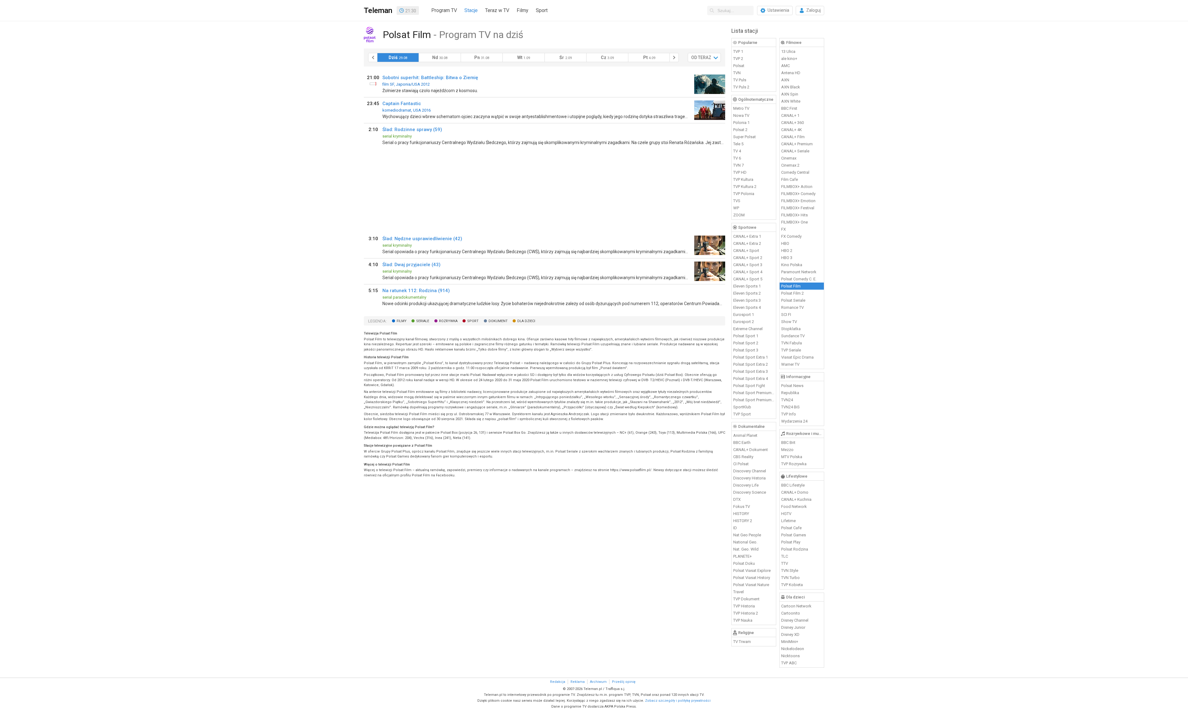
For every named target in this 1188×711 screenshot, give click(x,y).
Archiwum (598, 682)
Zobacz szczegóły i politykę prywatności (678, 701)
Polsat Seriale (793, 300)
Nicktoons (790, 656)
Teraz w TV (497, 10)
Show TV (789, 321)
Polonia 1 (741, 122)
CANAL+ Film (793, 136)
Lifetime (788, 520)
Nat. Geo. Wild (746, 549)
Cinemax (788, 158)
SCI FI (786, 314)
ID (735, 528)
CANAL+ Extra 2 (747, 243)
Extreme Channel (748, 328)
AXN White (790, 101)
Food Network (794, 506)
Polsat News (792, 385)
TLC (784, 556)
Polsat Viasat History (751, 577)
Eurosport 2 (743, 321)
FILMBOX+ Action (796, 186)
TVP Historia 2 (745, 613)
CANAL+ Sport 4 (747, 272)
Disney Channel (794, 620)
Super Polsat (744, 136)
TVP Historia (744, 606)
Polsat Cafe (791, 528)
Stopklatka (791, 328)
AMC (785, 65)
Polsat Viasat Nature (751, 584)
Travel (738, 592)
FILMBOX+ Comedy (798, 193)
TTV (784, 563)
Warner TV (790, 364)
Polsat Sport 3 (745, 350)
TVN (737, 72)
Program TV (444, 10)
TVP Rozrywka (794, 464)
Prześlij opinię (623, 682)
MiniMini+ (789, 641)
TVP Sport (742, 414)
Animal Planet (745, 435)
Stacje (471, 10)
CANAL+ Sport (746, 250)
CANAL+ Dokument (750, 449)
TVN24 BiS (790, 407)
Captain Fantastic (401, 103)
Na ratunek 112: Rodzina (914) (416, 290)
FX (783, 229)
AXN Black (790, 87)
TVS (736, 200)
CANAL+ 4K (791, 129)
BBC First (789, 108)
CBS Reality (743, 456)
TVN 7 (738, 165)
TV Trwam (742, 641)
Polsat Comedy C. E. (798, 279)
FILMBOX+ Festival (797, 208)
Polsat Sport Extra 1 (750, 357)
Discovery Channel (749, 471)
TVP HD (740, 172)
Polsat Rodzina (794, 549)
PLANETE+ (742, 556)
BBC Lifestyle (793, 485)
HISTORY (741, 513)
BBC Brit (788, 442)
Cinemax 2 (790, 165)
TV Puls (739, 80)
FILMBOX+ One (794, 222)
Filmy (522, 10)
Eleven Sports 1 (747, 286)
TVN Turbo (790, 577)
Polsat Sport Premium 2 (754, 400)
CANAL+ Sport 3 (747, 264)
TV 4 (737, 151)
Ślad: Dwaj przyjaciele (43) (411, 264)
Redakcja (557, 682)
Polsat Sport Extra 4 (750, 378)
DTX (737, 499)
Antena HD (790, 72)
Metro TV (741, 108)
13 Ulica (788, 51)
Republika (790, 392)
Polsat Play (790, 542)
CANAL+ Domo (794, 492)
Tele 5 (738, 144)
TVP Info (788, 414)
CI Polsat (741, 464)
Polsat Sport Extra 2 (750, 364)
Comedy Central (795, 172)
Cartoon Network (796, 606)
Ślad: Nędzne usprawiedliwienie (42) (422, 238)
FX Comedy (791, 236)
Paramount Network (798, 272)
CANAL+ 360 (792, 122)
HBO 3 (786, 257)
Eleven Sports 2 (747, 293)
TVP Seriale (791, 350)
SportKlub (742, 407)
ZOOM (739, 215)
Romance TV (792, 307)
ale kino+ (789, 58)
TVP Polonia (743, 193)
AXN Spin (789, 94)
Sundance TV (793, 336)
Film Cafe (789, 179)
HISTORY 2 (742, 520)
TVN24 (787, 400)
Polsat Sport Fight (749, 385)
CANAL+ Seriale (795, 151)
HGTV (786, 513)
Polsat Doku (744, 563)
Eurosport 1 (743, 314)
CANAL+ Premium (797, 144)
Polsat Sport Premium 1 (754, 392)
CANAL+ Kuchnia (796, 499)
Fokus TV (741, 506)
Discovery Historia (749, 478)
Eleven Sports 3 (747, 300)
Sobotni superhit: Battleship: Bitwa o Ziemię (430, 77)
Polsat (738, 65)
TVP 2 (738, 58)
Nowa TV (741, 115)
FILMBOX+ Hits (794, 215)
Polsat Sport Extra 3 (750, 371)
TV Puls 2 (741, 87)
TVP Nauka (742, 620)
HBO (785, 243)
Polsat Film (791, 286)
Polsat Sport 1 (745, 336)
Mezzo (787, 449)
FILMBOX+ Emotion (798, 200)
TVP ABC (789, 663)
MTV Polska (791, 456)
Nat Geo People (747, 535)
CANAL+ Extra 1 (747, 236)
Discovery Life (746, 485)
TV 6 (737, 158)
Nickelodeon (792, 648)
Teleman (378, 10)
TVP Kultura (743, 179)
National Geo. (745, 542)
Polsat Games (793, 535)
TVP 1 (738, 51)
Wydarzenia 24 (794, 421)
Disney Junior (793, 627)
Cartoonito (790, 613)
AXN (785, 80)
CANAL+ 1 (790, 115)
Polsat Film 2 (792, 293)
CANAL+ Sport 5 (747, 279)
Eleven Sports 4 (747, 307)
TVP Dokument (746, 599)
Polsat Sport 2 (745, 343)
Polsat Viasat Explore (752, 570)
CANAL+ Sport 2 (747, 257)
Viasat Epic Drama (797, 357)
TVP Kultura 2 (744, 186)
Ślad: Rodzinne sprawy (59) (412, 129)
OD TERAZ (701, 57)
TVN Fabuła (791, 343)
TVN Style (789, 570)
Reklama (577, 682)
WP (736, 208)
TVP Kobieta (792, 584)
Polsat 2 (740, 129)
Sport (542, 10)
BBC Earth (742, 442)
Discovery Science (749, 492)
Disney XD (790, 634)
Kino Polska (791, 264)
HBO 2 (786, 250)
